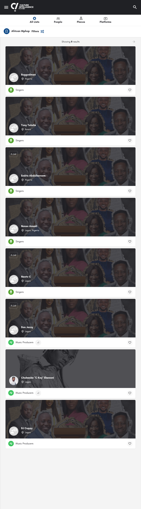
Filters (35, 31)
